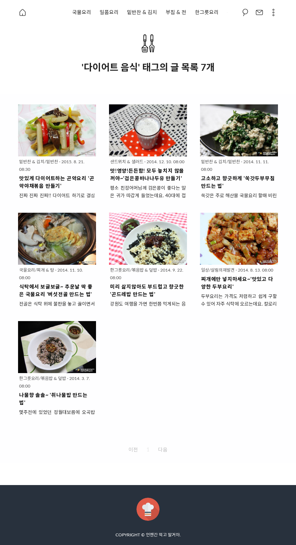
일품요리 (109, 12)
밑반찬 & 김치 (142, 12)
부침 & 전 (176, 12)
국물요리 (81, 12)
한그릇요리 (206, 12)
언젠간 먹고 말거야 (163, 535)
